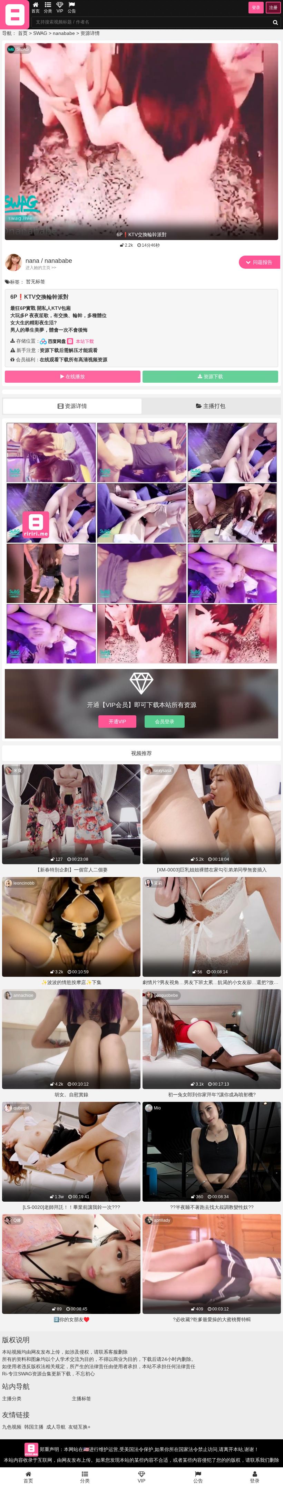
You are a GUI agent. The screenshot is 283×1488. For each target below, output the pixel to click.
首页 (35, 11)
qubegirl (21, 1108)
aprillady (162, 1220)
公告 (72, 11)
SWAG (40, 33)
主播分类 (11, 1398)
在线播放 (75, 376)
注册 (273, 7)
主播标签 (81, 1398)
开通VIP (117, 721)
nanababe (64, 33)
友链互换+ (79, 1427)
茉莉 (158, 883)
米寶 (17, 770)
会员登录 (164, 721)
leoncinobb (24, 883)
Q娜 (17, 1220)
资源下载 (213, 376)
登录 (256, 7)
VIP (60, 11)
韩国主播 (33, 1427)
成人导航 (56, 1427)
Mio (157, 1108)
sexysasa (163, 770)
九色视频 (11, 1427)
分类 (48, 11)
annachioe (23, 995)
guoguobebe (166, 995)
